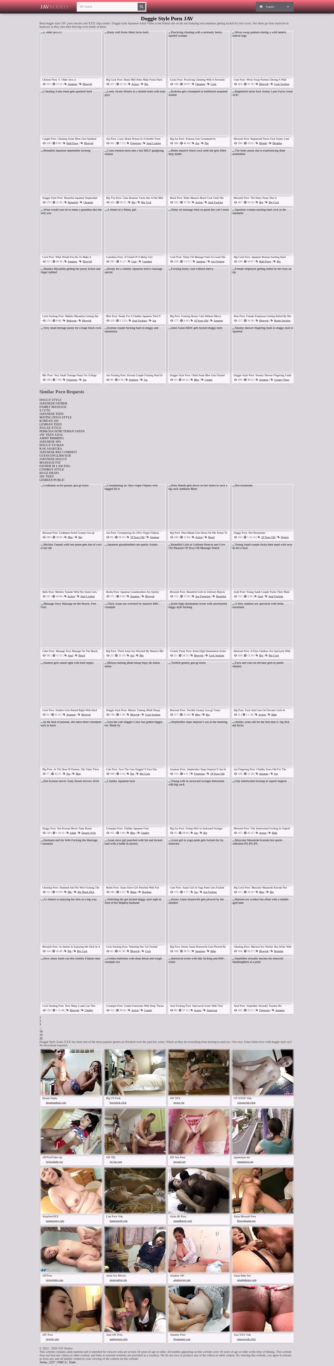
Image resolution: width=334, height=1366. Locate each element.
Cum (134, 261)
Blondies (277, 143)
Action (135, 84)
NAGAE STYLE (50, 427)
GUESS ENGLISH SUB (55, 455)
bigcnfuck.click (118, 1102)
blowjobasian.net (246, 1221)
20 (41, 1038)
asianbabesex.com (246, 1280)
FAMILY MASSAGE (52, 407)
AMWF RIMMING (51, 438)
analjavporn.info (119, 1339)
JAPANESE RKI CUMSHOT (58, 452)
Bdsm (133, 892)
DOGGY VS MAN (51, 445)
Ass (197, 143)
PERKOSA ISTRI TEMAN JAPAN (62, 431)
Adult (73, 833)
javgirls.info (52, 1339)
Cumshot (147, 261)
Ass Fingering (202, 596)
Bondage (147, 892)
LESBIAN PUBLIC (52, 480)
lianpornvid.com (119, 1221)
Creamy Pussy (282, 379)
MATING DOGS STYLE (55, 417)
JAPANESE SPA (50, 441)
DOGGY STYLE (50, 400)
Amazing (200, 951)
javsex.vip (178, 1102)
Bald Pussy (72, 143)
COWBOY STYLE (51, 469)
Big (146, 84)
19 (41, 1035)
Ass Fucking (217, 261)
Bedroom (71, 320)
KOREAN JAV (49, 420)
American (212, 1010)
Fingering (135, 143)
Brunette (278, 951)
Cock (213, 84)
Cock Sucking (281, 84)
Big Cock (146, 202)
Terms (43, 1362)
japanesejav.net (245, 1161)
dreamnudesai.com (56, 1102)
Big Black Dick (86, 892)
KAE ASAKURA (50, 448)
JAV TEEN (46, 476)
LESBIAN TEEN (50, 424)
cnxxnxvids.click (246, 1102)
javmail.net (179, 1161)
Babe (274, 714)
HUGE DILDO (49, 473)
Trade (72, 1362)
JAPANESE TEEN (51, 413)
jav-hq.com (116, 1161)
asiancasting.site (118, 1280)
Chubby (145, 833)
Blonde (263, 143)
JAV (54, 7)
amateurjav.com (182, 1280)
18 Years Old (201, 320)
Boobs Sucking (282, 320)
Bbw (196, 379)
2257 (52, 1362)
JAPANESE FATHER (53, 403)
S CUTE (44, 410)
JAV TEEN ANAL (51, 434)
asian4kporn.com (182, 1221)
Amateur (72, 84)
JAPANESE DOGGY (53, 459)
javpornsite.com (54, 1280)
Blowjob (87, 84)
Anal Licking (153, 143)
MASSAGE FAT (50, 462)
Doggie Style (89, 833)
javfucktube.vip (54, 1161)
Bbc (142, 655)
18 (41, 1031)
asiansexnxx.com (55, 1221)
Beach (211, 537)
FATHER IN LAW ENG (54, 466)
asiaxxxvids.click (246, 1339)
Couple (208, 379)
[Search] (141, 7)
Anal (260, 596)
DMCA (62, 1362)
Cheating (200, 84)
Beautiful (73, 202)
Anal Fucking (215, 202)
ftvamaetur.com (181, 1339)
